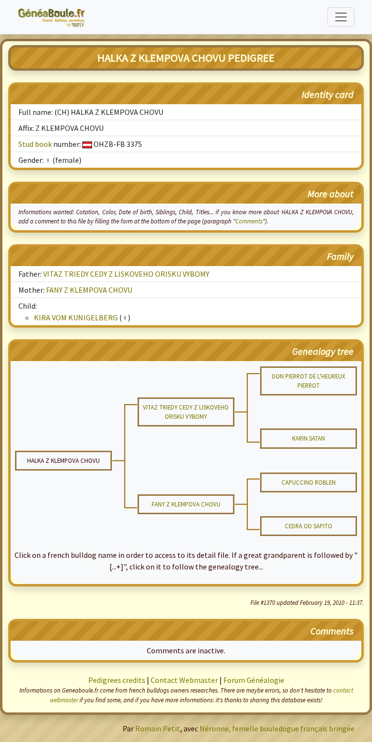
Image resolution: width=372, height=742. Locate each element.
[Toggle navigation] (341, 17)
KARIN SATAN (308, 438)
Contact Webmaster (184, 680)
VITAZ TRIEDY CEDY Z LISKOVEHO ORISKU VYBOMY (126, 274)
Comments (249, 221)
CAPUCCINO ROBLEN (308, 482)
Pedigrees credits (116, 680)
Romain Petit (157, 728)
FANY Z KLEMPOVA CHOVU (89, 290)
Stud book (35, 144)
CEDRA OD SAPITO (308, 526)
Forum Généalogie (253, 680)
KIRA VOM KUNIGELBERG (76, 317)
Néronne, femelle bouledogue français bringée (277, 728)
